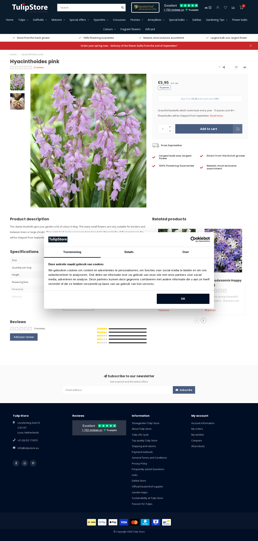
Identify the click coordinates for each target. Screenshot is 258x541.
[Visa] (123, 522)
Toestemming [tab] (72, 252)
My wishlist (197, 434)
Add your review (24, 337)
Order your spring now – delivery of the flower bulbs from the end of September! (129, 45)
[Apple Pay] (112, 522)
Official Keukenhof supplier (147, 486)
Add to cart (208, 129)
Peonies (135, 20)
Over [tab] (185, 252)
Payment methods (142, 452)
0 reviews (39, 67)
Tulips (21, 20)
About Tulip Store (141, 428)
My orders (197, 428)
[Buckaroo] (155, 522)
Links (135, 475)
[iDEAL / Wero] (91, 522)
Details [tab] (129, 252)
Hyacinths (99, 20)
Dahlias (196, 20)
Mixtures (56, 20)
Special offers (78, 20)
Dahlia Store (139, 480)
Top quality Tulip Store (144, 440)
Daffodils (38, 20)
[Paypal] (145, 522)
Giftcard (150, 29)
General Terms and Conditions (149, 457)
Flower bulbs (239, 20)
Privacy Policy (139, 463)
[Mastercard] (134, 522)
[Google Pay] (102, 522)
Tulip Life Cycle (140, 434)
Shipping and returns (144, 446)
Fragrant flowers (130, 29)
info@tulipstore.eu (28, 448)
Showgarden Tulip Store (145, 423)
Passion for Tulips (142, 504)
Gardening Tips (215, 20)
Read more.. (217, 115)
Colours (108, 29)
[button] (197, 320)
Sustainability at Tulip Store (147, 498)
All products (198, 446)
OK (183, 298)
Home (9, 20)
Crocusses (119, 20)
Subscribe (185, 390)
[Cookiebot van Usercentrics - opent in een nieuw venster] (193, 239)
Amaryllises (154, 20)
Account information (202, 423)
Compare (196, 440)
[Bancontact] (166, 522)
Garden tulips (140, 492)
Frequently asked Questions (148, 469)
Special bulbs (177, 20)
